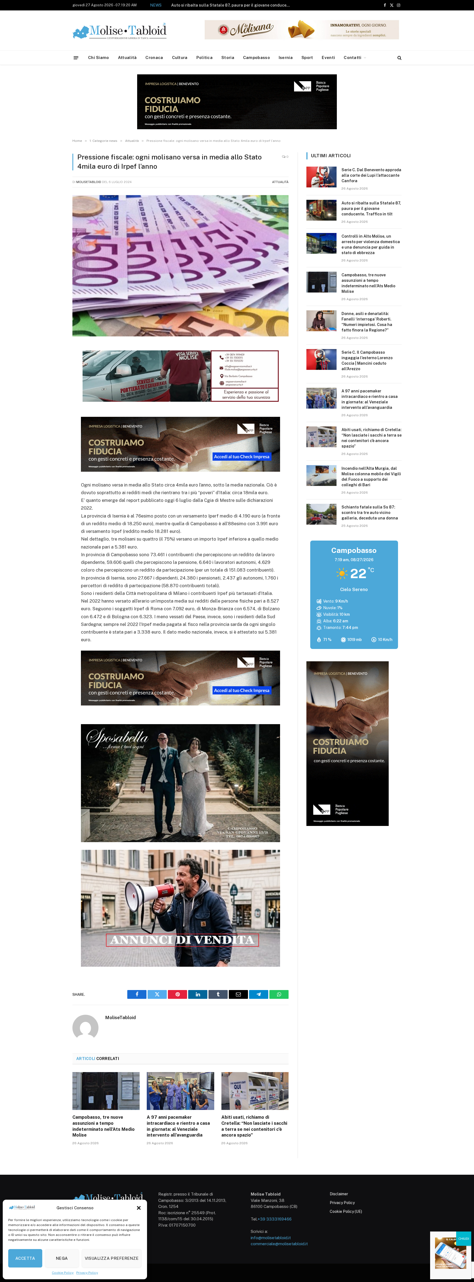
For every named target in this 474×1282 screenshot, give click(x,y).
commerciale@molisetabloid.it (279, 1243)
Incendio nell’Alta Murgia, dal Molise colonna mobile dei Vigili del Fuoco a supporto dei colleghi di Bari (371, 476)
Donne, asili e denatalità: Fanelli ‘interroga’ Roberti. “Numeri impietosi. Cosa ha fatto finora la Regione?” (367, 321)
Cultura (180, 57)
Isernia (286, 57)
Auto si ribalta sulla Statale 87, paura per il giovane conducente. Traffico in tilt (371, 208)
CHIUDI (463, 1239)
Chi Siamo (98, 57)
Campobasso (256, 57)
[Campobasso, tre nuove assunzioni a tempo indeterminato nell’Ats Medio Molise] (106, 1091)
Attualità (127, 57)
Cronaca (154, 57)
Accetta (25, 1258)
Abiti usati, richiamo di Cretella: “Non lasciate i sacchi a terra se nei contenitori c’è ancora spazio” (254, 1126)
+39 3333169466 (275, 1219)
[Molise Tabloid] (127, 31)
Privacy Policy (87, 1273)
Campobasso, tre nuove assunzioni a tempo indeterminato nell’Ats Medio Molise (103, 1126)
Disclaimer (339, 1194)
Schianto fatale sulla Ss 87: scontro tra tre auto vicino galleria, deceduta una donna (370, 512)
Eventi (328, 57)
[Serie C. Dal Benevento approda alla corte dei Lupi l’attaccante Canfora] (321, 177)
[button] (139, 1208)
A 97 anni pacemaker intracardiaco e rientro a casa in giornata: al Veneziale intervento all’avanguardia (178, 1126)
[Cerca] (399, 58)
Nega (62, 1258)
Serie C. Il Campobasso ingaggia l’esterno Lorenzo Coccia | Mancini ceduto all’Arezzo (367, 360)
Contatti (352, 57)
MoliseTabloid (88, 182)
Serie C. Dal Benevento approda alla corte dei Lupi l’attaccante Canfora (371, 175)
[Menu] (76, 57)
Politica (204, 57)
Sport (307, 57)
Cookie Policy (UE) (346, 1211)
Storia (227, 57)
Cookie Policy (63, 1273)
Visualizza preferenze (112, 1258)
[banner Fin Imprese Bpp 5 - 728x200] (180, 470)
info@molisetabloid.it (271, 1237)
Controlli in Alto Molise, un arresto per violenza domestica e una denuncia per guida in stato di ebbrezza (232, 5)
